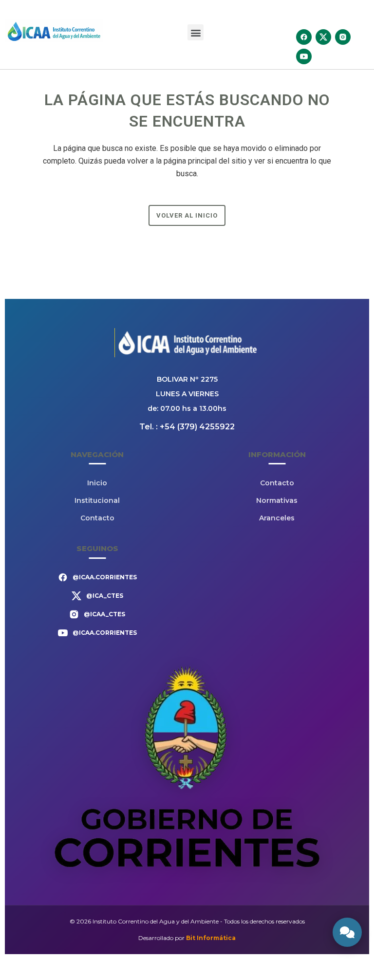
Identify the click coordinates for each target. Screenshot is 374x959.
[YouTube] (304, 56)
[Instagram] (343, 37)
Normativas (277, 500)
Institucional (97, 500)
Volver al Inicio (187, 215)
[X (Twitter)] (323, 37)
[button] (195, 32)
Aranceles (277, 518)
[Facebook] (304, 37)
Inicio (97, 483)
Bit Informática (211, 937)
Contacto (97, 518)
